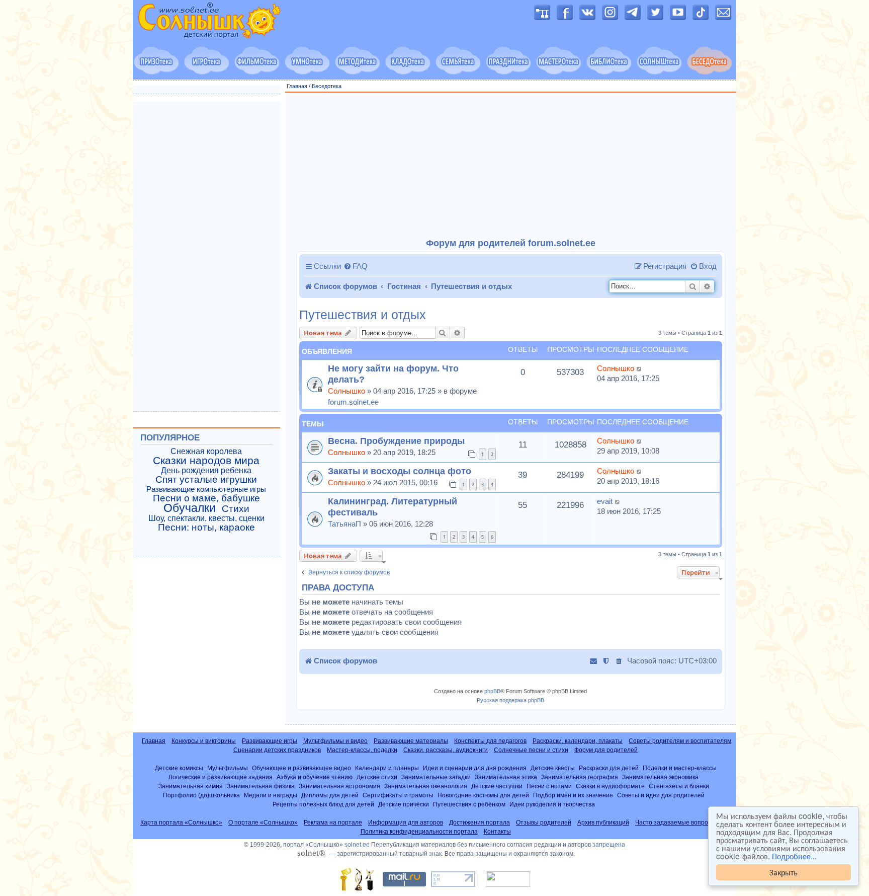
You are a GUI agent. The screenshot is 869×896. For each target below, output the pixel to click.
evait (605, 501)
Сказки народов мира (206, 460)
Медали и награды (270, 795)
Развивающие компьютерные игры (206, 489)
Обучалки (189, 507)
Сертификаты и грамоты (398, 795)
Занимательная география (579, 777)
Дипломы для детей (330, 795)
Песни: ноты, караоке (206, 527)
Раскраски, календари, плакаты (578, 740)
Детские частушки (497, 786)
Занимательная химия (190, 786)
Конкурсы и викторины (203, 740)
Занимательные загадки (436, 777)
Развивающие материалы (411, 740)
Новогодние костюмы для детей (483, 795)
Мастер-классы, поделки (362, 750)
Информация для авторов (405, 822)
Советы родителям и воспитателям (680, 740)
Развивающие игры (269, 740)
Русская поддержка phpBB (510, 700)
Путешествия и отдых (362, 315)
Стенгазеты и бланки (679, 786)
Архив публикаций (603, 822)
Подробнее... (794, 856)
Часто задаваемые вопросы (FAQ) (684, 822)
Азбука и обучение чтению (315, 777)
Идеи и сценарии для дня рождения (475, 768)
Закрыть (783, 872)
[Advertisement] (511, 165)
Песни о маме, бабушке (206, 498)
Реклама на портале (333, 822)
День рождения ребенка (206, 470)
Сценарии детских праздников (277, 750)
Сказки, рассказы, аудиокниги (445, 750)
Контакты (497, 831)
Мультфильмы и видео (335, 740)
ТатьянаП (344, 523)
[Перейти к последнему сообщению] (639, 368)
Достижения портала (479, 822)
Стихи (235, 508)
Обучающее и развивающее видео (301, 768)
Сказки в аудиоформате (610, 786)
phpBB (492, 691)
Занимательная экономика (660, 777)
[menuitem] (355, 266)
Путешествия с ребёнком (469, 804)
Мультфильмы (227, 768)
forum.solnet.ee (353, 402)
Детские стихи (377, 777)
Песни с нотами (549, 786)
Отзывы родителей (543, 822)
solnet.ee (357, 844)
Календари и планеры (387, 768)
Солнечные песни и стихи (531, 750)
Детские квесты (553, 768)
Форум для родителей (606, 750)
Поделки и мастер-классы (680, 768)
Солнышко (346, 391)
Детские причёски (403, 804)
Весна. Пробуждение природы (396, 440)
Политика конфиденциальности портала (419, 831)
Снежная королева (206, 451)
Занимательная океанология (425, 786)
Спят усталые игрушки (206, 479)
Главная (297, 86)
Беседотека (326, 86)
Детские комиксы (179, 768)
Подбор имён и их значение (573, 795)
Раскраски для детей (609, 768)
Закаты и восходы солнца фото (399, 471)
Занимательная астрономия (339, 786)
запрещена (608, 844)
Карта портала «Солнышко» (181, 822)
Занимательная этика (506, 777)
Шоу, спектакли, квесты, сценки (206, 518)
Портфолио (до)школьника (201, 795)
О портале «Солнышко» (263, 822)
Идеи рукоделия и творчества (552, 804)
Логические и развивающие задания (220, 777)
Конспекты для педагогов (490, 740)
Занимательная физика (261, 786)
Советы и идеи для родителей (661, 795)
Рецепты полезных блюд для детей (323, 804)
